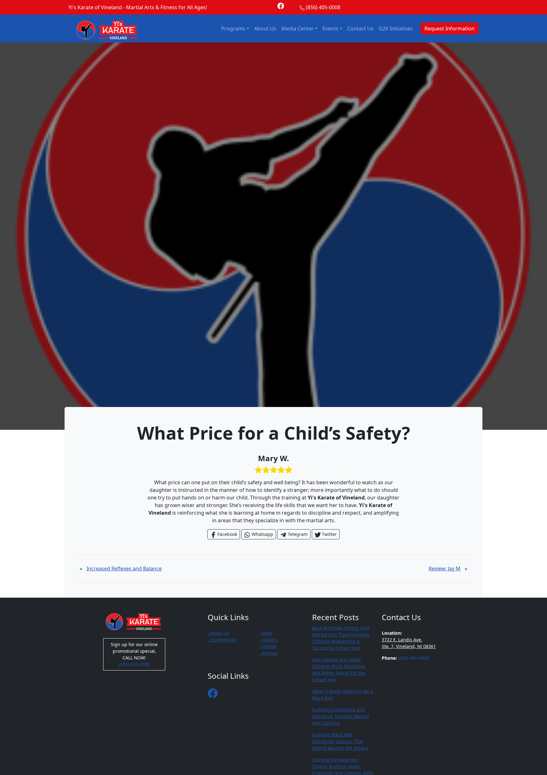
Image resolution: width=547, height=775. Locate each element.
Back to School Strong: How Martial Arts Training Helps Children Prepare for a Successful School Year (341, 638)
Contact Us (360, 28)
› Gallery (268, 640)
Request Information (449, 28)
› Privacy (268, 653)
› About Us (218, 633)
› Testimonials (222, 640)
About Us (265, 28)
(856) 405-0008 (323, 7)
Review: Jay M (445, 568)
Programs (233, 28)
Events (330, 28)
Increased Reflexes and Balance (124, 568)
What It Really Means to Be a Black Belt (342, 694)
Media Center (297, 28)
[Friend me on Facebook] (280, 5)
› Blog (266, 633)
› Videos (268, 646)
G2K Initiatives (396, 28)
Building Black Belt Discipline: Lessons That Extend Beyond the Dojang (340, 741)
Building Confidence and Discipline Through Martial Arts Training (340, 716)
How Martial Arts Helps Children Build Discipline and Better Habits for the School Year (338, 670)
